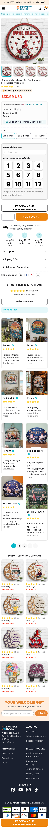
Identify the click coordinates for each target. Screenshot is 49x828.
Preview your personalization (24, 822)
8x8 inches (8, 135)
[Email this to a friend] (37, 275)
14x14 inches (39, 135)
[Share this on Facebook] (26, 275)
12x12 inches (23, 135)
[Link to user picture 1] (12, 330)
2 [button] (19, 545)
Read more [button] (8, 363)
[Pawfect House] (24, 8)
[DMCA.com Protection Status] (6, 809)
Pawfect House (21, 802)
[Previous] (3, 41)
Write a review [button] (24, 301)
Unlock (41, 713)
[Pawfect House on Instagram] (28, 790)
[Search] (39, 8)
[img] (9, 349)
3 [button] (24, 545)
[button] (7, 86)
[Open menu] (3, 8)
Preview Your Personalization (24, 207)
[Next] (45, 41)
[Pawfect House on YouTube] (21, 790)
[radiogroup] (24, 175)
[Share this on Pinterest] (32, 275)
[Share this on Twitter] (21, 275)
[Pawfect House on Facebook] (13, 790)
